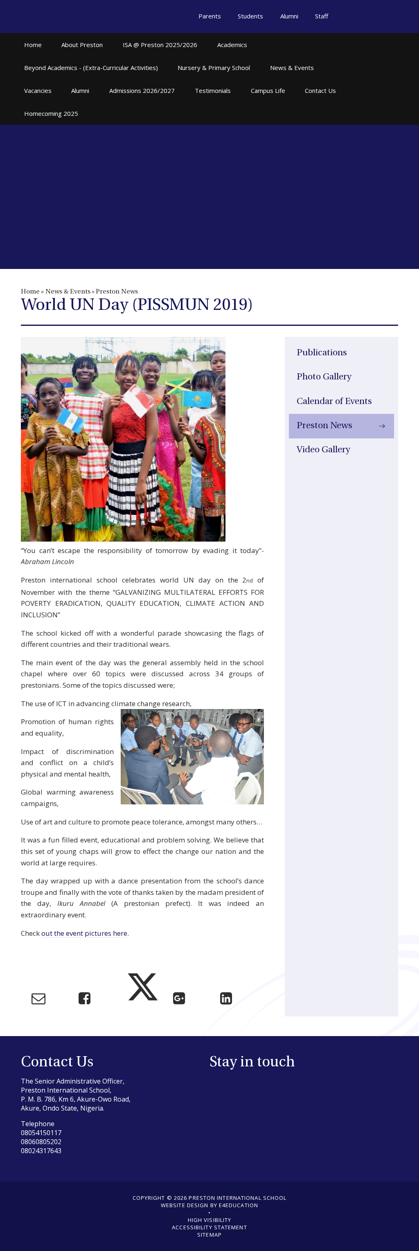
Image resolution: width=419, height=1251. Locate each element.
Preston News (117, 292)
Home (30, 292)
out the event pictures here (84, 933)
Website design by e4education (209, 1205)
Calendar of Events (334, 401)
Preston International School (59, 17)
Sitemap (209, 1234)
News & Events (67, 292)
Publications (322, 353)
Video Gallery (323, 450)
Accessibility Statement (209, 1227)
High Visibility (210, 1220)
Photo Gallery (324, 377)
